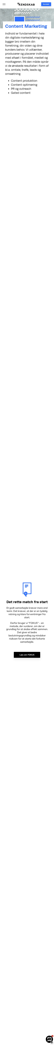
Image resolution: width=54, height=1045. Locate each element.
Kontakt (46, 4)
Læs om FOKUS (27, 654)
